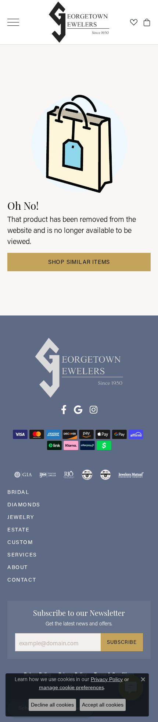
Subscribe (122, 642)
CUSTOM (20, 541)
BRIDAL (18, 491)
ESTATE (18, 529)
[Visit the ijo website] (47, 474)
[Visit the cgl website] (105, 474)
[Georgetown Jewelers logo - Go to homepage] (79, 22)
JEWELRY (20, 516)
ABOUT (17, 567)
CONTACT (21, 579)
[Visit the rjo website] (68, 474)
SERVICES (22, 554)
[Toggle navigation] (13, 22)
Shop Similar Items (79, 261)
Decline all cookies (52, 705)
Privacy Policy (107, 679)
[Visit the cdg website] (87, 474)
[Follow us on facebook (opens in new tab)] (64, 409)
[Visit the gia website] (23, 474)
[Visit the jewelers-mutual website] (131, 474)
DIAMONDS (23, 504)
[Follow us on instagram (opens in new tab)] (93, 409)
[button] (133, 22)
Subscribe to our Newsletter (79, 612)
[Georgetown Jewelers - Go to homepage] (79, 367)
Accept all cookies (102, 705)
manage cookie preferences (71, 687)
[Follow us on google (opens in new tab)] (78, 409)
